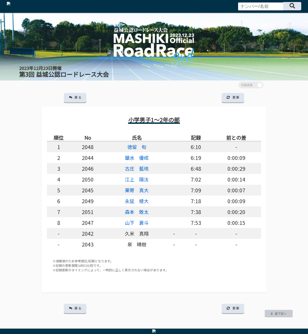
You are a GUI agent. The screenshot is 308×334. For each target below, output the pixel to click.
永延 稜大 (137, 201)
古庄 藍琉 (137, 168)
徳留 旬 (136, 146)
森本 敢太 (137, 211)
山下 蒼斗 (137, 222)
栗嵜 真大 (137, 190)
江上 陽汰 (137, 179)
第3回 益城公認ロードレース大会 (64, 71)
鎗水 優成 (137, 157)
